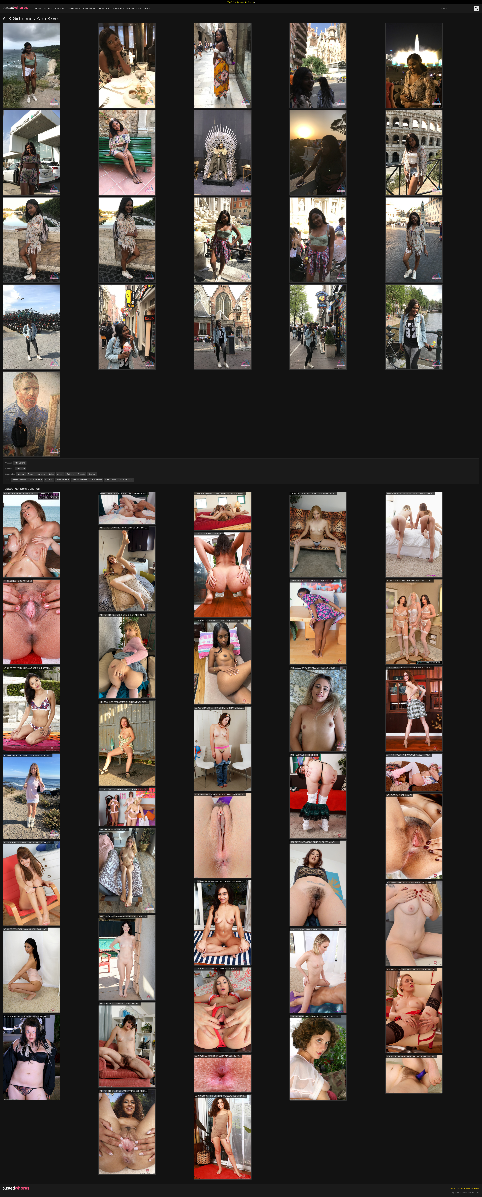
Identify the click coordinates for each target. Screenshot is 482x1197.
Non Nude (41, 474)
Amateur (21, 474)
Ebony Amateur (62, 480)
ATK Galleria (20, 463)
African (60, 474)
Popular (59, 8)
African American (19, 480)
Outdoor (91, 474)
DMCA (452, 1188)
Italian (51, 474)
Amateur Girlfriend (79, 480)
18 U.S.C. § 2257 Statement (468, 1188)
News (146, 8)
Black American (126, 480)
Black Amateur (36, 480)
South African (96, 480)
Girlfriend (70, 474)
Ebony (30, 474)
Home (38, 8)
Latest (48, 8)
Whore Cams (133, 8)
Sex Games (249, 2)
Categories (73, 8)
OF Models (118, 8)
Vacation (48, 480)
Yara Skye (20, 468)
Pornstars (88, 8)
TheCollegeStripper (235, 2)
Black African (110, 480)
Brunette (81, 474)
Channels (103, 8)
